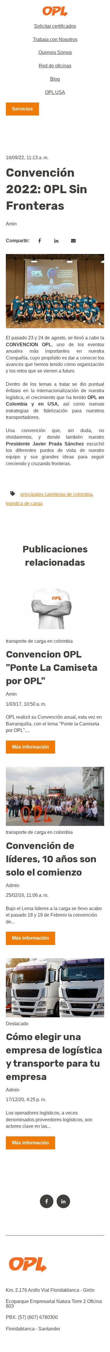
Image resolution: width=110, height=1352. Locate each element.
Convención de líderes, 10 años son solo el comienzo (51, 859)
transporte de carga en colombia (39, 641)
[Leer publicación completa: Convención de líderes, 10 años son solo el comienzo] (55, 796)
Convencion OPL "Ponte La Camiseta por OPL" (51, 667)
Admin (12, 885)
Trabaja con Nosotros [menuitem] (55, 39)
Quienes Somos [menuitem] (55, 52)
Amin (11, 223)
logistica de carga (24, 503)
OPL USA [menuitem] (55, 92)
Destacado (17, 1023)
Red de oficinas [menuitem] (55, 65)
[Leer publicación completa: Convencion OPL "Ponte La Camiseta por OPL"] (55, 605)
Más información (30, 746)
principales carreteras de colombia (56, 494)
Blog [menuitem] (55, 79)
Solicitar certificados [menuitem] (55, 26)
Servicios (22, 108)
